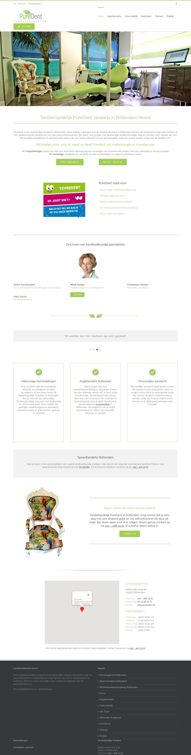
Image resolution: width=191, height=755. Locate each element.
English (103, 736)
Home (103, 693)
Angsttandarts (107, 699)
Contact (104, 729)
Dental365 (84, 467)
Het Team (105, 711)
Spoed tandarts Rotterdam (113, 681)
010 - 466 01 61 (115, 753)
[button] (91, 349)
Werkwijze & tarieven (110, 717)
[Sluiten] (88, 594)
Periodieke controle (23, 747)
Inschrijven (105, 723)
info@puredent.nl (35, 4)
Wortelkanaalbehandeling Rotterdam (119, 687)
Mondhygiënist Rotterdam (113, 675)
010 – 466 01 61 (145, 598)
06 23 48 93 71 (144, 601)
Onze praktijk (106, 705)
